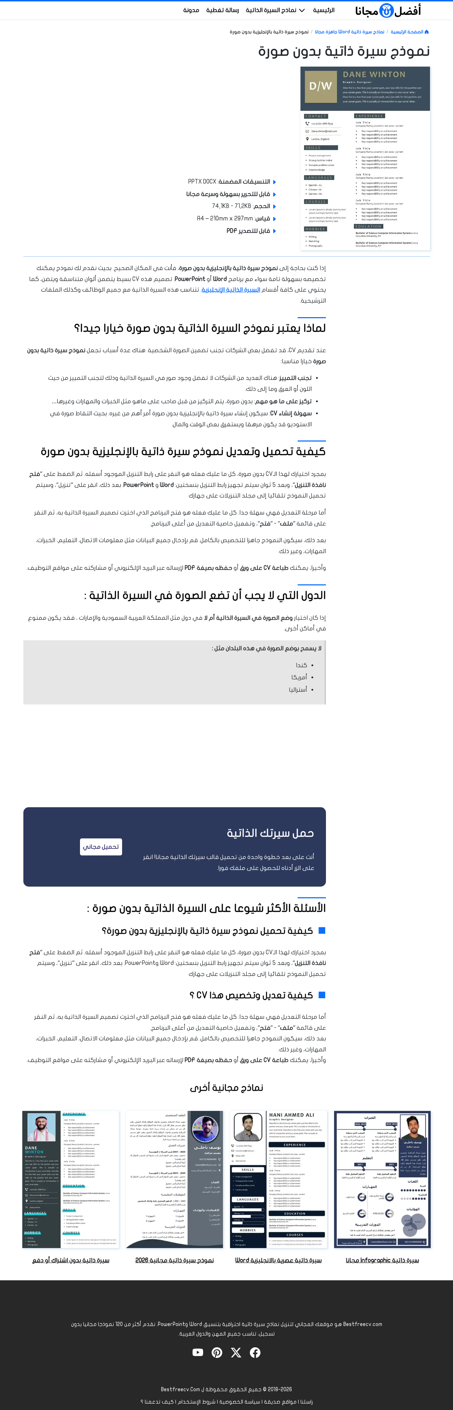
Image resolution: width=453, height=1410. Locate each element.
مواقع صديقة (280, 1402)
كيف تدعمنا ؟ (157, 1402)
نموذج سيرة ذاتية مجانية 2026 (175, 1260)
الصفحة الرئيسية (407, 31)
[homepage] (388, 9)
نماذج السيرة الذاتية (272, 10)
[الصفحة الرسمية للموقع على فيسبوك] (255, 1352)
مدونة (191, 10)
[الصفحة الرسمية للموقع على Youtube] (198, 1352)
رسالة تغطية (222, 10)
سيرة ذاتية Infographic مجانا (382, 1260)
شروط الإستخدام (197, 1402)
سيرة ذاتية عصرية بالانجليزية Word (278, 1260)
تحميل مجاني (101, 846)
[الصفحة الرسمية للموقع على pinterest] (217, 1352)
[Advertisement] (238, 120)
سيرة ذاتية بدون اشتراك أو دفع (70, 1260)
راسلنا (306, 1402)
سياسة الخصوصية (239, 1402)
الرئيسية (323, 10)
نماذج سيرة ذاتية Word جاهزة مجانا (349, 31)
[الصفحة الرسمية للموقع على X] (236, 1352)
